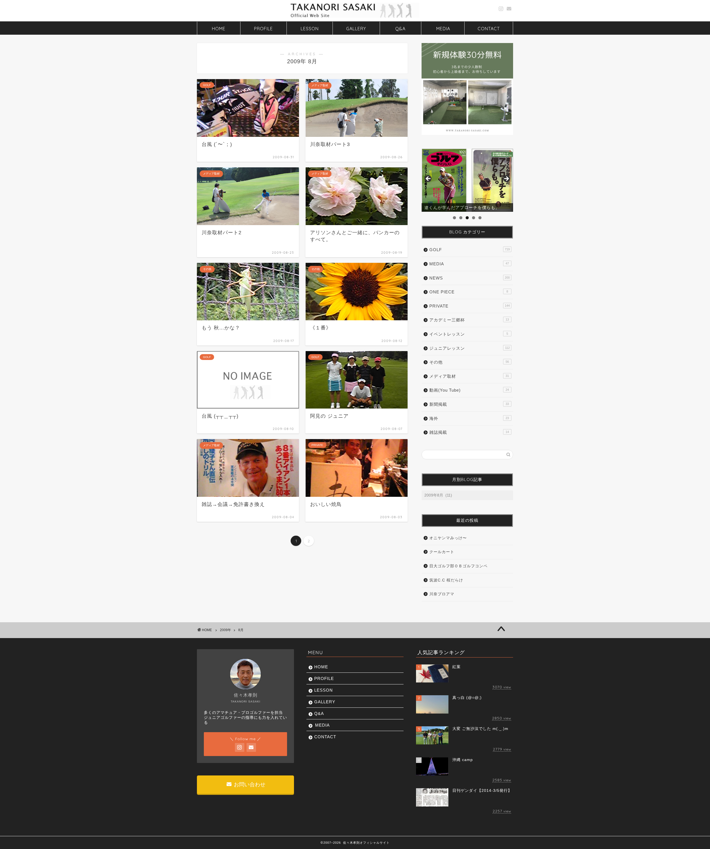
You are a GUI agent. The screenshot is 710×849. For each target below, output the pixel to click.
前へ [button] (428, 179)
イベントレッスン (468, 334)
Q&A (400, 28)
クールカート (441, 552)
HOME (218, 28)
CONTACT (489, 28)
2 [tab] (460, 217)
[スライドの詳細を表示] (467, 180)
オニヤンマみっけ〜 (448, 538)
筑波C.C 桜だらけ (446, 580)
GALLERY (356, 28)
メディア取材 (469, 376)
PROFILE (263, 28)
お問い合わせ (248, 784)
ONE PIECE (468, 291)
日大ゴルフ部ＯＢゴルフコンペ (458, 566)
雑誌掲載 (469, 432)
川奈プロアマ (441, 594)
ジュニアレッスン (469, 348)
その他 (469, 362)
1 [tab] (454, 217)
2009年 (225, 630)
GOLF (469, 249)
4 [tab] (473, 217)
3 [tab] (467, 217)
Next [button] (506, 179)
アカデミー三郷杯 (469, 320)
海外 (469, 418)
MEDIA (443, 28)
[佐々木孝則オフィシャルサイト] (355, 17)
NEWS (469, 278)
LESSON (310, 28)
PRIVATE (469, 306)
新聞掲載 (469, 404)
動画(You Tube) (469, 390)
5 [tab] (479, 217)
